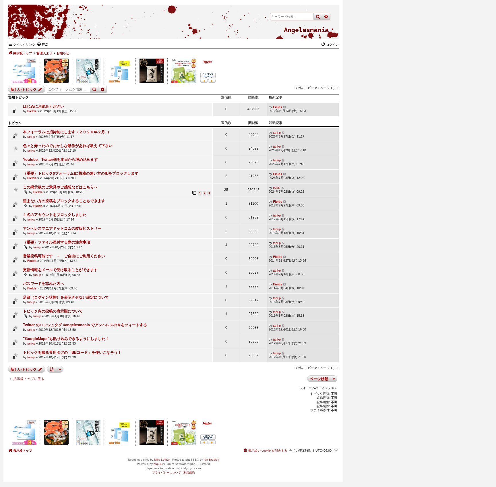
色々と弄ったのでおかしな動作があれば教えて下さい (68, 146)
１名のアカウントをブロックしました (54, 214)
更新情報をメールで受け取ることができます (60, 270)
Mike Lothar (162, 459)
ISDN (276, 188)
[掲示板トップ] (306, 30)
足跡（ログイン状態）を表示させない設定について (66, 297)
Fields (31, 111)
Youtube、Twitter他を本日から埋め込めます (60, 159)
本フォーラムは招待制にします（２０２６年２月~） (67, 132)
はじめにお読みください (43, 106)
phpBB (158, 463)
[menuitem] (42, 44)
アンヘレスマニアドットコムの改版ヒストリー (62, 228)
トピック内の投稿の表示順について (53, 311)
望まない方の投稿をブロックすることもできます (64, 201)
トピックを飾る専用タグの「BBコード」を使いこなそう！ (72, 352)
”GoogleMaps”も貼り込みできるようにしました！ (66, 339)
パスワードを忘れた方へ (43, 283)
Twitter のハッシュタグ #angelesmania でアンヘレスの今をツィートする (85, 325)
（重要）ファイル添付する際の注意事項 (56, 242)
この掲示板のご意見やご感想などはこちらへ (60, 187)
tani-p (31, 136)
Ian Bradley (211, 459)
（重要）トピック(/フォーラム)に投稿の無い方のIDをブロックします (80, 173)
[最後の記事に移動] (285, 107)
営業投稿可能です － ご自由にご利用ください (64, 256)
